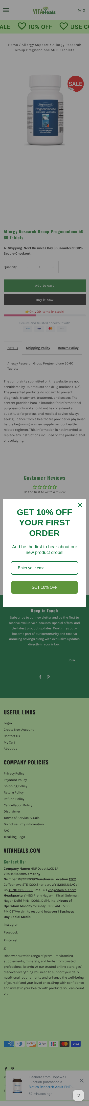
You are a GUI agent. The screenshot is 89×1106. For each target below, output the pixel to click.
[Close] (80, 505)
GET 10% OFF (45, 587)
